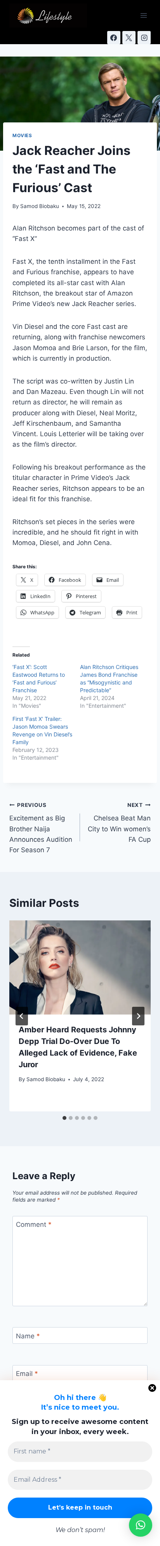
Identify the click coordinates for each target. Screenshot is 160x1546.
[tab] (64, 1118)
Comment (34, 1224)
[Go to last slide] (22, 1016)
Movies (22, 135)
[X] (129, 37)
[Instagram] (144, 37)
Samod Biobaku (39, 206)
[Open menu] (143, 15)
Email (27, 1373)
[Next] (138, 1016)
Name (28, 1336)
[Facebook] (113, 37)
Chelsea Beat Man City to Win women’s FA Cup (119, 822)
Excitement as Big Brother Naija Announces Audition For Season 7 (40, 828)
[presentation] (80, 967)
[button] (140, 1525)
